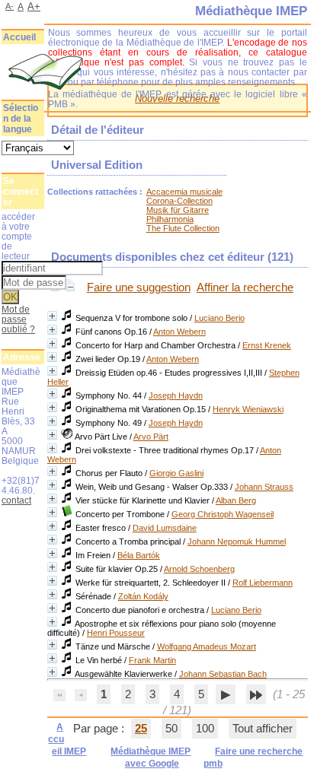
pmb (213, 763)
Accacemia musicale (184, 191)
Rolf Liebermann (262, 582)
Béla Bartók (138, 555)
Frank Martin (152, 660)
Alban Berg (236, 500)
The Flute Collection (182, 228)
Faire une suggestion (139, 287)
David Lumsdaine (165, 527)
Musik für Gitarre (177, 209)
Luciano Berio (219, 317)
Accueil (19, 37)
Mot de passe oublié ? (18, 319)
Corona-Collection (179, 200)
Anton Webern (179, 331)
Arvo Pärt (150, 436)
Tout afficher (262, 729)
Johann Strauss (264, 486)
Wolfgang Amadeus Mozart (206, 646)
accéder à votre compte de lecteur (18, 236)
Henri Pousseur (116, 632)
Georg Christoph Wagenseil (222, 514)
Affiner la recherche (245, 287)
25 (141, 729)
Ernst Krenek (266, 345)
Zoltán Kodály (143, 596)
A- (9, 6)
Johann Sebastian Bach (223, 673)
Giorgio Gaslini (176, 473)
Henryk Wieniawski (248, 409)
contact (16, 500)
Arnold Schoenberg (199, 568)
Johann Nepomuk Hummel (236, 541)
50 (171, 729)
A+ (33, 6)
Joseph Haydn (176, 395)
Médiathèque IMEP (151, 751)
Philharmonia (170, 219)
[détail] (52, 316)
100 (205, 729)
